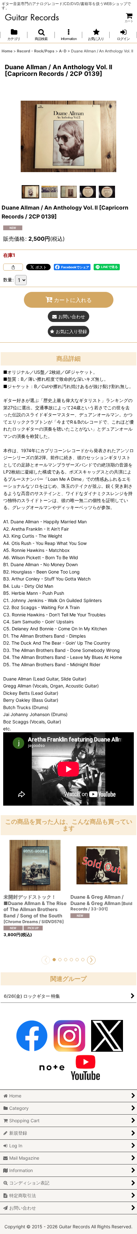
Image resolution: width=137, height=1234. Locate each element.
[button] (41, 35)
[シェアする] (13, 267)
